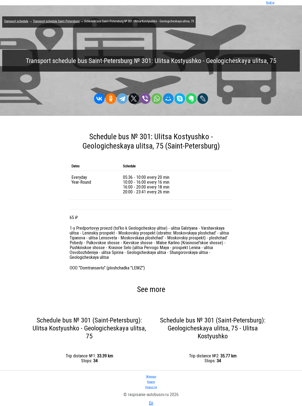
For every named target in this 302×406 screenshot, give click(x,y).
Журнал (151, 377)
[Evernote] (191, 97)
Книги (151, 382)
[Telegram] (122, 97)
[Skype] (179, 97)
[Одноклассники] (110, 97)
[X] (133, 97)
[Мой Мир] (168, 97)
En (151, 403)
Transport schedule (16, 21)
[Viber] (145, 97)
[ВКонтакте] (99, 97)
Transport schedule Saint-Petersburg (56, 21)
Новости (151, 387)
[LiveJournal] (202, 97)
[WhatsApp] (156, 97)
